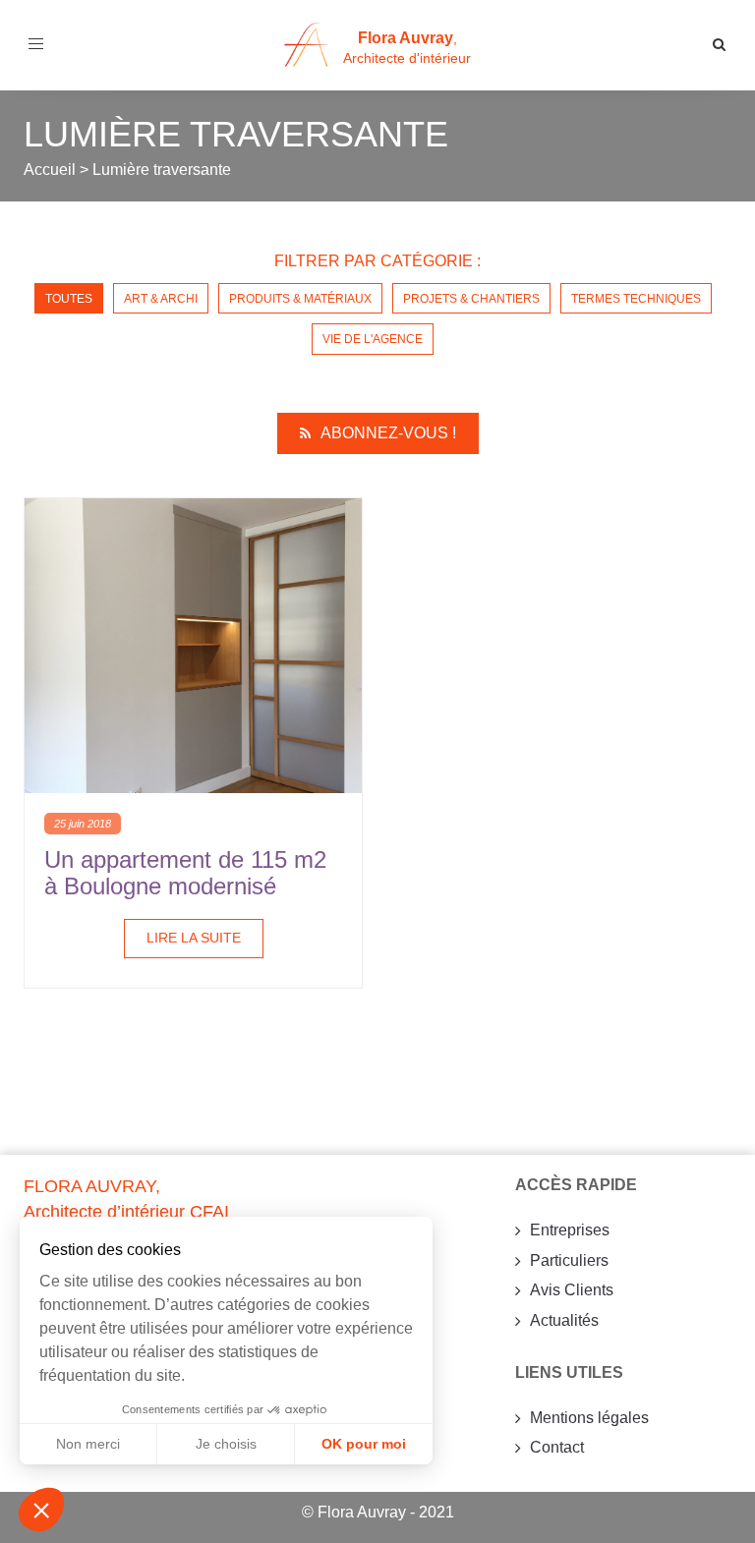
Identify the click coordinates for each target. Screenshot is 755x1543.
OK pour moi (363, 1444)
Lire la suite (193, 937)
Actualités (564, 1320)
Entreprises (570, 1230)
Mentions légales (589, 1417)
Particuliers (569, 1260)
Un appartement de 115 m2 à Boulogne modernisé (185, 872)
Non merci (88, 1444)
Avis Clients (571, 1290)
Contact (557, 1447)
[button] (41, 1509)
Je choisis (226, 1444)
